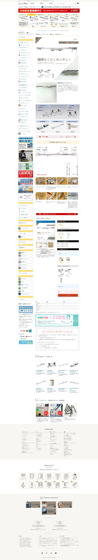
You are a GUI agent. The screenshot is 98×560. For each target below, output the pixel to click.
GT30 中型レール (24, 68)
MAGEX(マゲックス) (24, 116)
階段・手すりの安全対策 (68, 439)
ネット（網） (63, 87)
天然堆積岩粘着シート (53, 436)
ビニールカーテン (23, 14)
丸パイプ (37, 445)
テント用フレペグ (53, 451)
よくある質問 (66, 448)
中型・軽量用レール (25, 445)
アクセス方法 (38, 528)
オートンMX (23, 133)
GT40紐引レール (24, 122)
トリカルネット (38, 438)
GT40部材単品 (23, 62)
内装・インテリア (53, 431)
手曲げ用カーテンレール (26, 448)
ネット (49, 14)
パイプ (58, 14)
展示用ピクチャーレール (25, 102)
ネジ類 (66, 417)
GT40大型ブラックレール (25, 55)
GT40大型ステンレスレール (26, 52)
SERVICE (51, 3)
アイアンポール (52, 441)
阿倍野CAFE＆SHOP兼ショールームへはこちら (38, 529)
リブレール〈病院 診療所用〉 (26, 100)
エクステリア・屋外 (53, 443)
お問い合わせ (66, 451)
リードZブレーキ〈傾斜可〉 (26, 131)
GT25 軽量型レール (24, 87)
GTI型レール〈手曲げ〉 (25, 111)
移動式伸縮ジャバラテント (54, 448)
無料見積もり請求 (67, 452)
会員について (66, 455)
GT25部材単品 (23, 90)
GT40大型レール (24, 50)
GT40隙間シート (24, 60)
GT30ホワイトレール (24, 76)
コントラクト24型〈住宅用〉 (26, 92)
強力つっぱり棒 (23, 105)
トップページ (38, 30)
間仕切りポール (40, 14)
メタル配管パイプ (39, 448)
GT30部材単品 (23, 81)
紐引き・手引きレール (25, 449)
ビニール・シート (25, 431)
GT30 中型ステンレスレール (26, 71)
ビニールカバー (24, 435)
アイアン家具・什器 (53, 439)
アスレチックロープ (39, 436)
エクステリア (75, 14)
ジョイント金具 (38, 449)
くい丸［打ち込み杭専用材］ (54, 449)
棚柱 (50, 438)
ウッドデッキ (52, 445)
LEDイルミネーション (53, 452)
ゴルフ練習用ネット (39, 435)
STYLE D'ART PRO (47, 557)
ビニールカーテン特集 (67, 436)
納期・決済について (67, 445)
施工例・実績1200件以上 (68, 449)
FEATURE (41, 3)
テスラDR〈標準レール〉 (25, 128)
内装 (66, 14)
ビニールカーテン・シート (41, 417)
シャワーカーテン (53, 435)
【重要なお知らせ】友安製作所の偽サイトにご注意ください (49, 469)
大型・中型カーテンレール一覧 (46, 30)
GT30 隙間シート (24, 79)
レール (32, 14)
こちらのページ (48, 334)
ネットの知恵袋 (66, 435)
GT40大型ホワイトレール (25, 57)
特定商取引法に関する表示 (68, 454)
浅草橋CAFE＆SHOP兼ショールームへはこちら (60, 529)
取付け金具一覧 (24, 439)
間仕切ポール (53, 417)
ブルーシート (24, 436)
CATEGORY (32, 3)
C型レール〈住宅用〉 (24, 97)
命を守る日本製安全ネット (68, 438)
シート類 (23, 438)
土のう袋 (51, 454)
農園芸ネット (38, 439)
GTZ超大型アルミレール (25, 47)
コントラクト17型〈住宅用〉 (26, 95)
